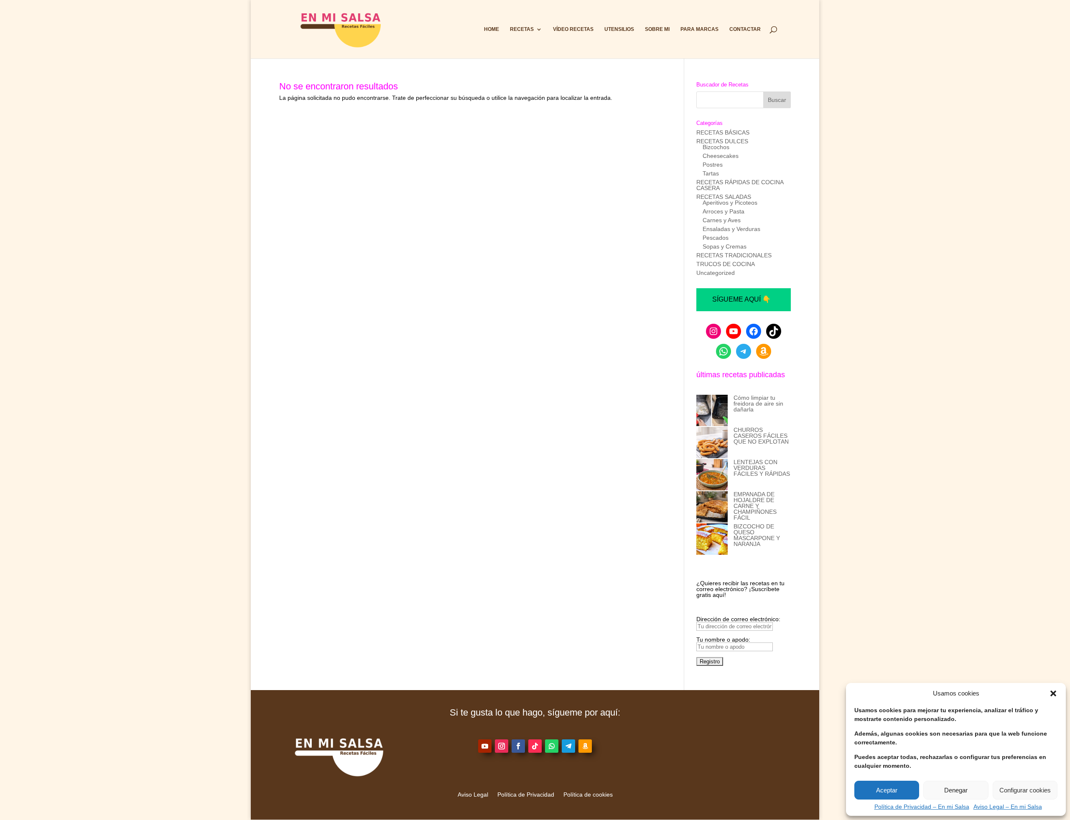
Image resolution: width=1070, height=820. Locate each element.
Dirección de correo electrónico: (738, 619)
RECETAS (522, 29)
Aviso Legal (473, 795)
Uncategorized (715, 272)
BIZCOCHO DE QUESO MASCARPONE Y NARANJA (757, 535)
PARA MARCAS (699, 29)
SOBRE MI (657, 29)
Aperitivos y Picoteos (730, 202)
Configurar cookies (1025, 790)
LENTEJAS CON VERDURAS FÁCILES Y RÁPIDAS (762, 468)
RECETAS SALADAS (723, 196)
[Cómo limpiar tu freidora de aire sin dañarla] (712, 411)
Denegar (956, 790)
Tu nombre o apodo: (723, 639)
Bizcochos (716, 147)
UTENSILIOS (619, 29)
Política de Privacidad (525, 795)
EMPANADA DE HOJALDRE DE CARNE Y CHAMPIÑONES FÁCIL (755, 506)
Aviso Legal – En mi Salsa (1007, 806)
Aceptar (886, 790)
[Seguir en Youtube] (485, 746)
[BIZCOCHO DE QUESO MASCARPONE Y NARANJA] (712, 539)
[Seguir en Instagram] (501, 746)
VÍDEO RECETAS (573, 29)
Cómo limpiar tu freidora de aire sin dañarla (758, 403)
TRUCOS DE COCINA (725, 264)
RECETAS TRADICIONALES (734, 255)
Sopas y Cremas (724, 246)
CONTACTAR (745, 29)
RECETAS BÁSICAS (722, 132)
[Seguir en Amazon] (585, 746)
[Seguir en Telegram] (568, 746)
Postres (713, 164)
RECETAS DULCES (722, 141)
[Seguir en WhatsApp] (551, 746)
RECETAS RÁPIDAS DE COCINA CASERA (739, 185)
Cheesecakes (721, 155)
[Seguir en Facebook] (518, 746)
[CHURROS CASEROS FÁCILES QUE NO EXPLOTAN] (712, 443)
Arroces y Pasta (723, 211)
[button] (1053, 693)
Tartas (711, 173)
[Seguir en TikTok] (535, 746)
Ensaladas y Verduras (731, 229)
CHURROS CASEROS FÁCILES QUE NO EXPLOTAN (761, 436)
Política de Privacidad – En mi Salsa (921, 806)
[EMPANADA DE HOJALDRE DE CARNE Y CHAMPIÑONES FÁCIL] (712, 507)
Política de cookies (588, 795)
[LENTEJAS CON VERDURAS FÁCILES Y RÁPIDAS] (712, 475)
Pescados (716, 237)
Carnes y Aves (722, 220)
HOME (491, 29)
